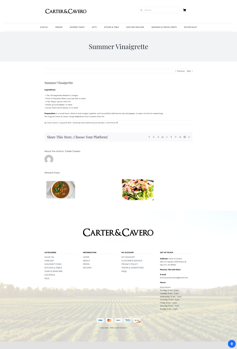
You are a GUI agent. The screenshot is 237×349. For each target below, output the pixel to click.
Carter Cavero (52, 123)
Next (189, 71)
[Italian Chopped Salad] (137, 178)
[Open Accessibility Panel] (232, 344)
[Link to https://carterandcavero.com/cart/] (184, 10)
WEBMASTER (133, 328)
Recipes (101, 123)
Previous (181, 71)
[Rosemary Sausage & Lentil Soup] (60, 178)
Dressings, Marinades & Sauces (85, 123)
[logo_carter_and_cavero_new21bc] (66, 6)
